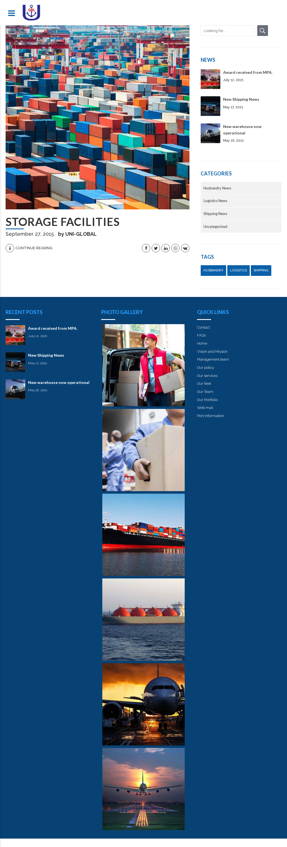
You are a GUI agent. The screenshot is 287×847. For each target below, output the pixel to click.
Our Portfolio (207, 400)
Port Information (210, 416)
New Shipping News (241, 99)
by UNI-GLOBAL (77, 234)
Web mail (205, 408)
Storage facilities (63, 221)
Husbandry (213, 270)
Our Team (205, 392)
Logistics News (215, 200)
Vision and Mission (212, 351)
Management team (213, 359)
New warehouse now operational (58, 382)
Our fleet (204, 383)
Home (202, 343)
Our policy (205, 367)
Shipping (261, 270)
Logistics (238, 270)
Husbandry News (217, 188)
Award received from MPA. (247, 72)
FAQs (201, 335)
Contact (203, 327)
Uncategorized (215, 226)
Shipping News (215, 213)
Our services (207, 376)
